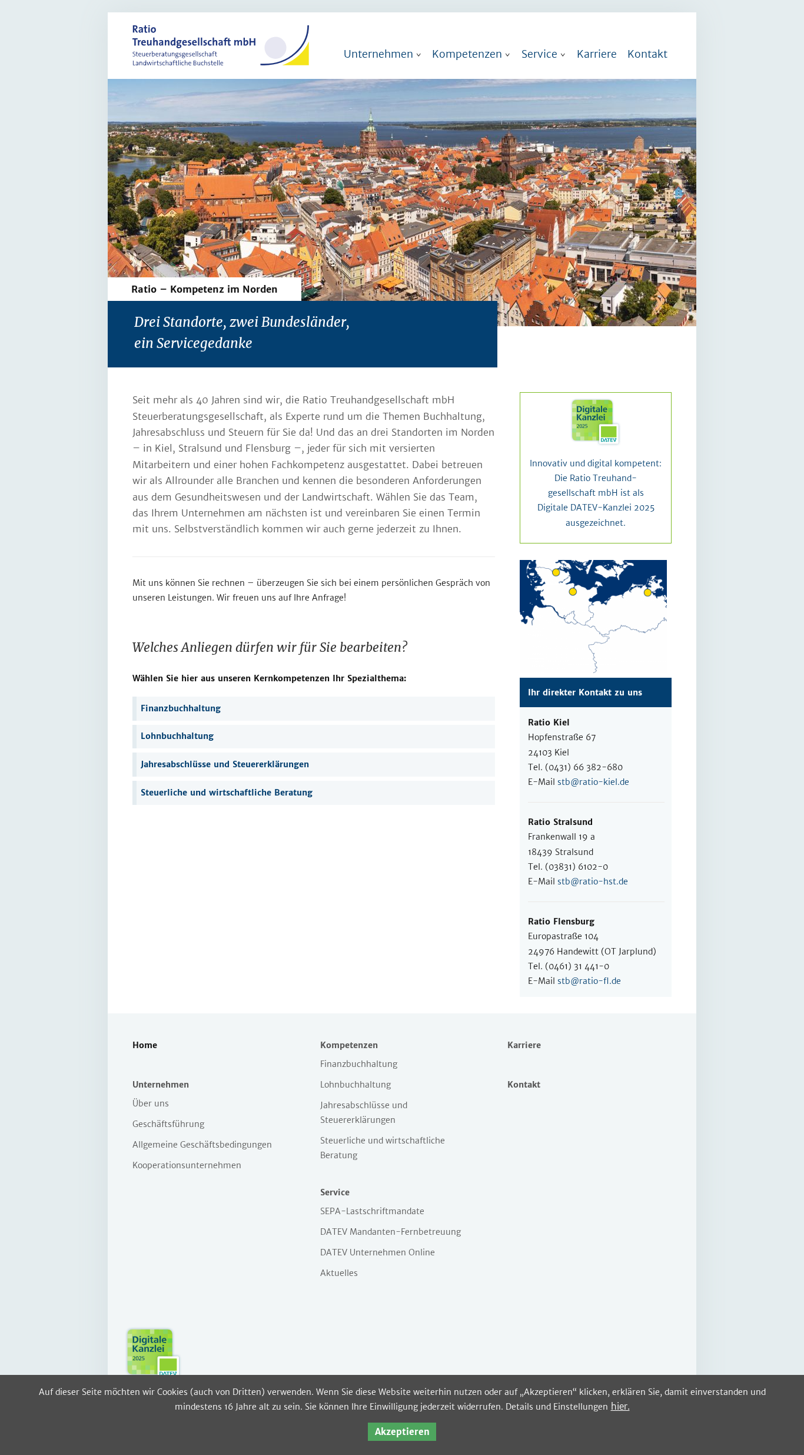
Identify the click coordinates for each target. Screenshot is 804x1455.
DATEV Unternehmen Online (377, 1252)
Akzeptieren (402, 1431)
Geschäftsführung (168, 1124)
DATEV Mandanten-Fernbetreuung (390, 1232)
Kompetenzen (467, 54)
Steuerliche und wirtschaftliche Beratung (227, 792)
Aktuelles (339, 1273)
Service (539, 54)
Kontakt (647, 54)
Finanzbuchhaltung (181, 708)
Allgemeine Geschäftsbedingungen (202, 1144)
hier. (620, 1406)
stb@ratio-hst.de (592, 881)
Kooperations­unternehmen (186, 1165)
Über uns (150, 1103)
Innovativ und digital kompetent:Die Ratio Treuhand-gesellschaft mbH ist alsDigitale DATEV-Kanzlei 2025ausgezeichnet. (596, 493)
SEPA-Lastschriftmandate (372, 1211)
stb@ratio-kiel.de (593, 782)
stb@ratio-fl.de (589, 981)
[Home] (220, 62)
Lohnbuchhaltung (177, 736)
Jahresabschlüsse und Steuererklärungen (225, 764)
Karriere (597, 54)
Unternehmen (378, 54)
